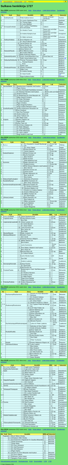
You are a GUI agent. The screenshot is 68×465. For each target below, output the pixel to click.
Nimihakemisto (23, 461)
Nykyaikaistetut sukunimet (9, 461)
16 (65, 58)
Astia (29, 10)
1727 (25, 1)
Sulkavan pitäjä (18, 1)
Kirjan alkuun (37, 10)
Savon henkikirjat (8, 1)
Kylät (30, 461)
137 (60, 74)
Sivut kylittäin (38, 461)
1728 (49, 461)
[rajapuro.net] (1, 1)
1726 (45, 461)
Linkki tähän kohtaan (49, 10)
